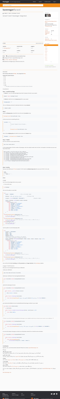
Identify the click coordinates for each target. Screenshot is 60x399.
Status (32, 393)
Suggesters (47, 33)
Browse (34, 1)
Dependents (47, 31)
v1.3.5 (46, 49)
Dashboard (33, 395)
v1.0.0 (46, 60)
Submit (40, 1)
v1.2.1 (46, 55)
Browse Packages (15, 395)
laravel (10, 59)
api (5, 59)
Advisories (47, 39)
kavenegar (15, 59)
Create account (47, 1)
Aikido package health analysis (51, 40)
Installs (46, 30)
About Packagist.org (5, 394)
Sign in (54, 1)
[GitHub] (57, 394)
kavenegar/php (7, 48)
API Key (14, 73)
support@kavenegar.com (33, 347)
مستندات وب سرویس (11, 359)
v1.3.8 (46, 45)
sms (7, 59)
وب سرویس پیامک (22, 359)
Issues (46, 22)
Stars (46, 34)
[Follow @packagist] (54, 394)
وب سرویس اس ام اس (15, 366)
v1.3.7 (46, 46)
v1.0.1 (46, 58)
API (22, 393)
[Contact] (51, 394)
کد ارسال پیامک (10, 362)
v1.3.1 (46, 54)
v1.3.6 (46, 48)
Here (25, 73)
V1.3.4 (46, 51)
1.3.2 (46, 52)
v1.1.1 (46, 57)
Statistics (13, 393)
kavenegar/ (8, 9)
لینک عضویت (17, 356)
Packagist (6, 2)
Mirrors (22, 395)
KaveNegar (38, 263)
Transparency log (48, 26)
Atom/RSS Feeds (5, 395)
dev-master (47, 43)
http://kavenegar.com (7, 372)
